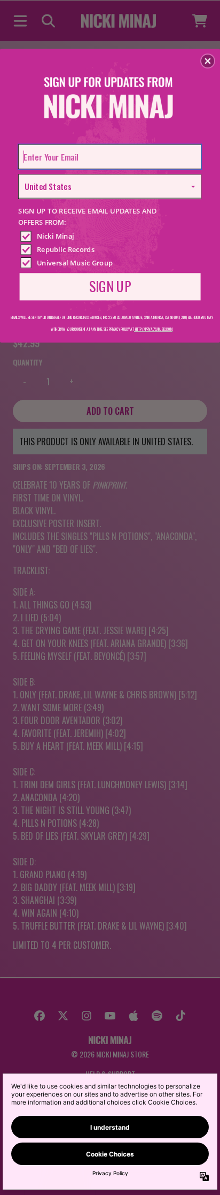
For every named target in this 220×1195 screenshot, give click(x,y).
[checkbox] (111, 236)
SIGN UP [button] (110, 286)
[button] (207, 61)
